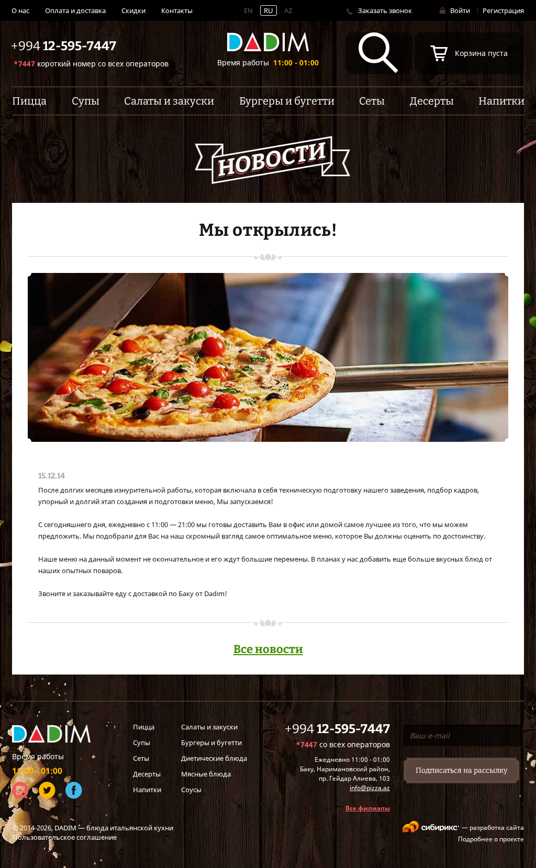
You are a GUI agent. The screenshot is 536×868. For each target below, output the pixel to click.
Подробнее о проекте (491, 839)
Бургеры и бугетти (211, 742)
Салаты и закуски (209, 727)
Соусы (191, 789)
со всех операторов (91, 63)
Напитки (147, 789)
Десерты (147, 774)
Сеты (141, 758)
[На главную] (268, 42)
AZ (288, 10)
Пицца (143, 727)
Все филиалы (367, 808)
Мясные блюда (206, 774)
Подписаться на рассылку (461, 770)
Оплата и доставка (75, 10)
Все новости (268, 649)
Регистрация (503, 10)
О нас (20, 10)
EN (248, 10)
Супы (141, 742)
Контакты (177, 10)
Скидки (133, 10)
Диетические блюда (214, 758)
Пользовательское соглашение (65, 837)
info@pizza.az (370, 787)
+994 (337, 729)
